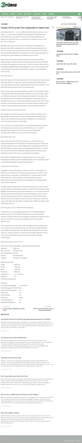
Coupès (19, 14)
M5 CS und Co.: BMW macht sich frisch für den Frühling (19, 394)
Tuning (44, 14)
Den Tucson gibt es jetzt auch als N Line (14, 376)
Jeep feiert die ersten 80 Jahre (11, 358)
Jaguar (18, 32)
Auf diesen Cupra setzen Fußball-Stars (14, 338)
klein (36, 128)
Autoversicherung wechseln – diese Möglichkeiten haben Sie (37, 18)
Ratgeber (51, 14)
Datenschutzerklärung (69, 441)
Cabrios (12, 14)
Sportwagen (27, 14)
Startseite (5, 14)
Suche (79, 14)
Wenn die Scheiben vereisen (10, 413)
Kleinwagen (36, 14)
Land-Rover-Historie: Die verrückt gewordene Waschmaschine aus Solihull (25, 319)
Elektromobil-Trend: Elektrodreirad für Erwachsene (52, 18)
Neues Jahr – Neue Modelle (7, 17)
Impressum (78, 441)
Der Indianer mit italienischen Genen (67, 18)
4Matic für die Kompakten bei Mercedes (22, 18)
